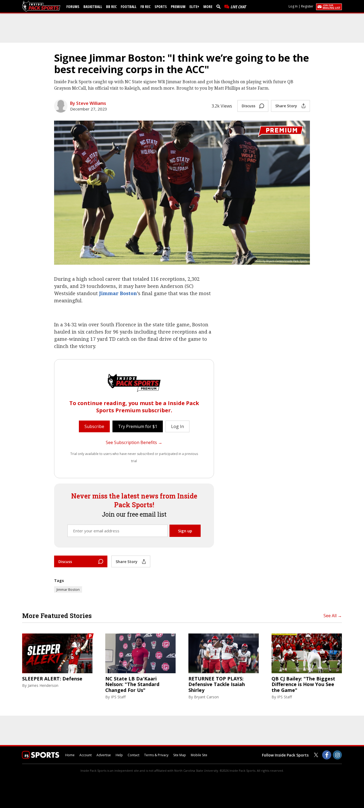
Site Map (179, 755)
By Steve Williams (88, 103)
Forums (72, 6)
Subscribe (94, 426)
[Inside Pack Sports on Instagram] (337, 754)
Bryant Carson (206, 696)
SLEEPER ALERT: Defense (52, 679)
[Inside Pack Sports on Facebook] (326, 754)
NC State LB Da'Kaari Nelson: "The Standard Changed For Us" (132, 684)
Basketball (92, 6)
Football (128, 6)
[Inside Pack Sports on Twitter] (316, 754)
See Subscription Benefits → (134, 442)
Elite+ (194, 6)
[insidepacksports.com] (42, 6)
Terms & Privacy (156, 755)
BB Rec (111, 6)
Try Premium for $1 (137, 426)
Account (85, 755)
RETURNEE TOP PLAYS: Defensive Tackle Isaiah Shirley (216, 684)
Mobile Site (199, 755)
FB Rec (145, 6)
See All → (332, 616)
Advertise (103, 755)
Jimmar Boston (118, 293)
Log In (293, 6)
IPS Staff (118, 696)
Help (119, 755)
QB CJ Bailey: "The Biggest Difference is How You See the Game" (303, 684)
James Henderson (43, 685)
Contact (133, 755)
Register (307, 6)
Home (70, 755)
